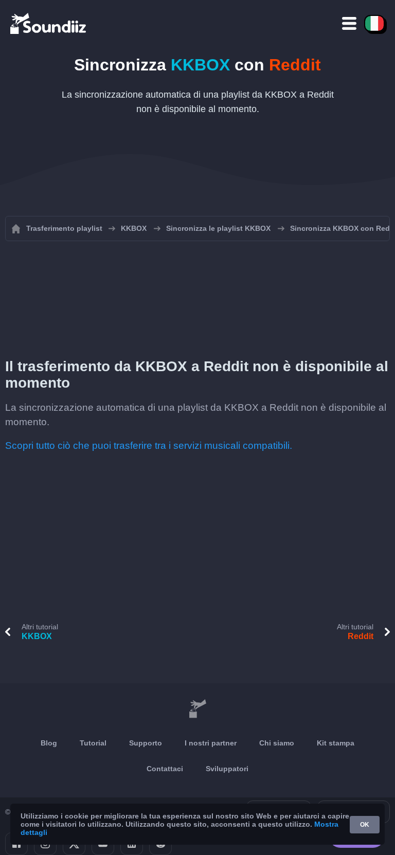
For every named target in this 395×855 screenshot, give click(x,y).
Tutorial (93, 743)
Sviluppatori (227, 769)
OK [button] (364, 824)
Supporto (145, 743)
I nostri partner (211, 743)
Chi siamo (276, 743)
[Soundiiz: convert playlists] (197, 709)
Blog (49, 743)
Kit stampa (335, 743)
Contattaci (165, 769)
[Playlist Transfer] (48, 23)
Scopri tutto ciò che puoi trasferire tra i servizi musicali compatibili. (148, 445)
